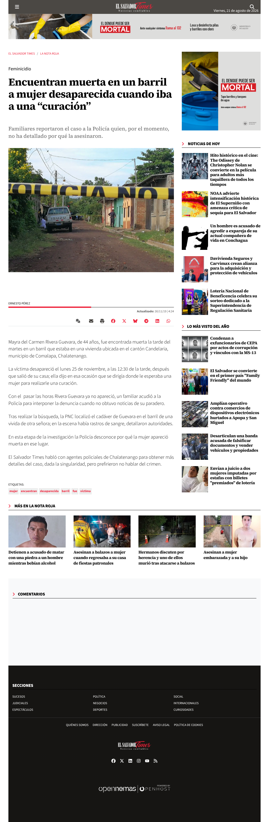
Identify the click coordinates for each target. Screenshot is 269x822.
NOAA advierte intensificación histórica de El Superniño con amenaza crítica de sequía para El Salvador (234, 203)
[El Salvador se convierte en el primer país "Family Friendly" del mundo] (195, 381)
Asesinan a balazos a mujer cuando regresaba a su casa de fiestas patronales (100, 558)
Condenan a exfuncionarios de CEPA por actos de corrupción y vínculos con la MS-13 (233, 345)
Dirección (100, 725)
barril (65, 491)
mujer (13, 491)
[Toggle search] (252, 7)
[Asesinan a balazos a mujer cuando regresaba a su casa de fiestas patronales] (102, 531)
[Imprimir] (102, 321)
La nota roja (49, 53)
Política (99, 696)
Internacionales (186, 703)
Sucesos (18, 696)
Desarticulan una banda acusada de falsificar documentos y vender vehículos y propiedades (234, 443)
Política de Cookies (188, 725)
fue (75, 491)
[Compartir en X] (124, 321)
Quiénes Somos (77, 725)
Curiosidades (184, 710)
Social (178, 696)
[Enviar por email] (91, 321)
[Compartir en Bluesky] (135, 321)
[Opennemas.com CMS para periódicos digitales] (134, 794)
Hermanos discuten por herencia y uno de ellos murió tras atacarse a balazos (166, 558)
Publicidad (120, 725)
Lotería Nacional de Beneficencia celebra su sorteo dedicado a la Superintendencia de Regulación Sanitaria (233, 300)
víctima (85, 491)
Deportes (100, 710)
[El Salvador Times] (134, 7)
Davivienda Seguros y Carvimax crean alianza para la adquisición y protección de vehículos (233, 266)
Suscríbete (140, 725)
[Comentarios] (79, 321)
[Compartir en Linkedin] (157, 321)
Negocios (100, 703)
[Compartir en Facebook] (113, 321)
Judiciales (20, 703)
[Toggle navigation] (17, 7)
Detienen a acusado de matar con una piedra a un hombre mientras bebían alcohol (36, 558)
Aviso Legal (161, 725)
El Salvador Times (21, 53)
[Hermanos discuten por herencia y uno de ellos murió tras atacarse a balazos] (167, 531)
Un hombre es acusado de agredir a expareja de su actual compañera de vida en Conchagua (235, 233)
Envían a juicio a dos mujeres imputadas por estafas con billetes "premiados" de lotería (233, 476)
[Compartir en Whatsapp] (168, 321)
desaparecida (49, 491)
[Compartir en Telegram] (146, 321)
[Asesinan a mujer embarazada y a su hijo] (232, 531)
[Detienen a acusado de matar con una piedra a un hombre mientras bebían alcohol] (37, 531)
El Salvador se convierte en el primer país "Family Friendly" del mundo (235, 375)
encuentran (29, 491)
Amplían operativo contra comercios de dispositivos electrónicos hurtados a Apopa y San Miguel (234, 413)
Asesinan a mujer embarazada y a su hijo (226, 555)
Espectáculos (22, 710)
